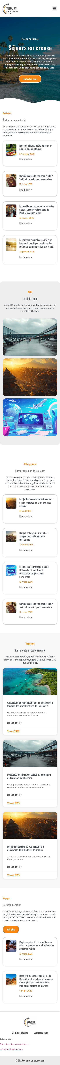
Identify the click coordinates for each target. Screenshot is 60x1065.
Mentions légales (20, 1032)
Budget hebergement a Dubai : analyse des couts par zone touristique (33, 536)
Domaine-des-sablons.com (14, 1044)
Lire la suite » (25, 159)
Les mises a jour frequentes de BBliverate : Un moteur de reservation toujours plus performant (34, 572)
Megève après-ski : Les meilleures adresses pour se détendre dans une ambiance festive (36, 945)
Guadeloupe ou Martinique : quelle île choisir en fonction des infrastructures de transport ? (30, 704)
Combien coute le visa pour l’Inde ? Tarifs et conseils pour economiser (36, 177)
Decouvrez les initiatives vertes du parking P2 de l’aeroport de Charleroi (29, 776)
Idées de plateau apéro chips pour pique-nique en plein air (35, 147)
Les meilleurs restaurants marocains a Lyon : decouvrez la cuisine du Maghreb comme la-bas (36, 209)
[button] (54, 8)
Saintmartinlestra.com (11, 1049)
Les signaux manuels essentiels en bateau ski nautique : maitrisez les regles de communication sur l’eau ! (36, 243)
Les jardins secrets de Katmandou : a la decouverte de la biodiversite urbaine (36, 502)
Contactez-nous (41, 1032)
